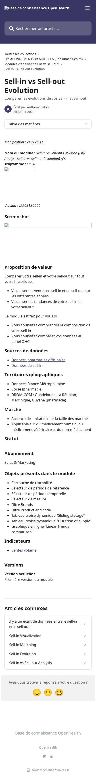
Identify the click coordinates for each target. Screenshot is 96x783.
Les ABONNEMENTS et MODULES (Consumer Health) (43, 59)
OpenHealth (48, 747)
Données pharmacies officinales (38, 359)
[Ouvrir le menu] (87, 8)
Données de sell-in (26, 365)
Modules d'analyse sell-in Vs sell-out (31, 64)
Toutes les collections (20, 54)
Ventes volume (23, 550)
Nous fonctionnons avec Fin (50, 770)
